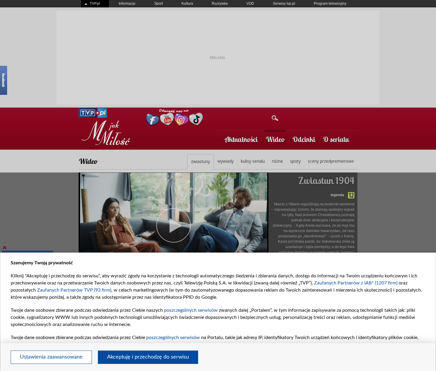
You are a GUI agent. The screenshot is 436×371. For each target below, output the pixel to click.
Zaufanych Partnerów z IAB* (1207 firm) (355, 283)
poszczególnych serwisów (191, 310)
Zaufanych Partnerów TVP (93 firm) (74, 290)
